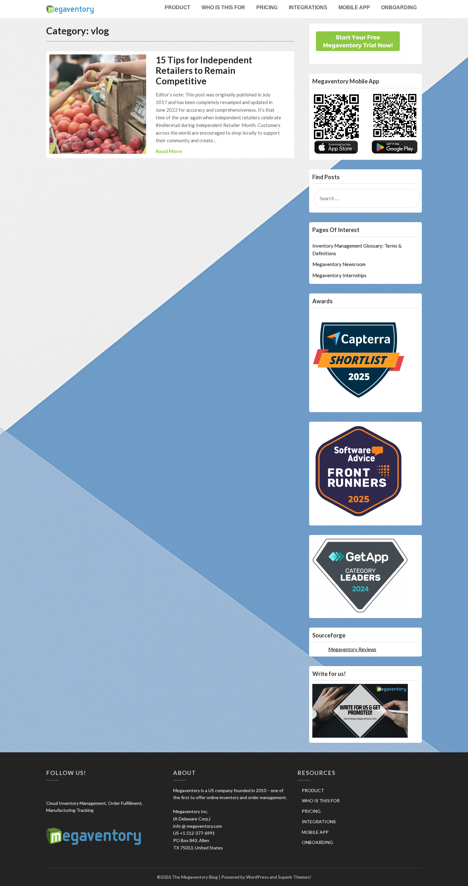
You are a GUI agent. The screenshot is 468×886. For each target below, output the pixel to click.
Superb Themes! (294, 877)
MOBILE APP (354, 7)
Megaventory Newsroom (338, 264)
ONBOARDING (399, 7)
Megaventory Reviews (352, 649)
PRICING (267, 7)
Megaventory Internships (339, 275)
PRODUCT (177, 7)
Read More (169, 151)
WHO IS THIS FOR (223, 7)
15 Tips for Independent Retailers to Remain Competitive (204, 70)
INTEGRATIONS (308, 7)
